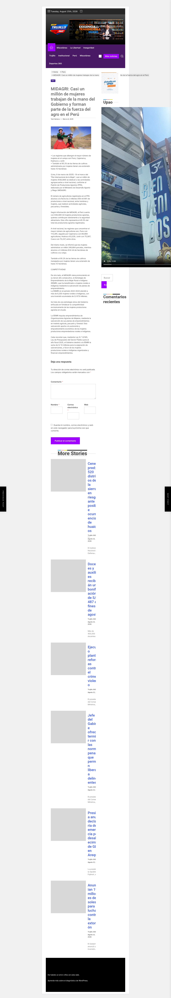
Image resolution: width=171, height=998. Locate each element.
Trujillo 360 (92, 535)
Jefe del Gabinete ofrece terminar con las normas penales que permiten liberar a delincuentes (94, 749)
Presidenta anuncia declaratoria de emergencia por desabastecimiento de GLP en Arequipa (95, 834)
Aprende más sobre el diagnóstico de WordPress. (68, 980)
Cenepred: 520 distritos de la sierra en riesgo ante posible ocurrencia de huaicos (93, 497)
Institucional (64, 55)
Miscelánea (62, 48)
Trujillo (52, 55)
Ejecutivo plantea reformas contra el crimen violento (94, 666)
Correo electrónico (72, 407)
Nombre (55, 404)
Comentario (57, 382)
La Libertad (75, 48)
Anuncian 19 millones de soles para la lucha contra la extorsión (93, 906)
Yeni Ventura (55, 119)
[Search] (122, 56)
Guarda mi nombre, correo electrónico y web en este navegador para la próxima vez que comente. (72, 428)
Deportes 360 (55, 63)
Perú (75, 55)
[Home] (51, 47)
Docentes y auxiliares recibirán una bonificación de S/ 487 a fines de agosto (93, 589)
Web (86, 404)
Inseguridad (88, 48)
